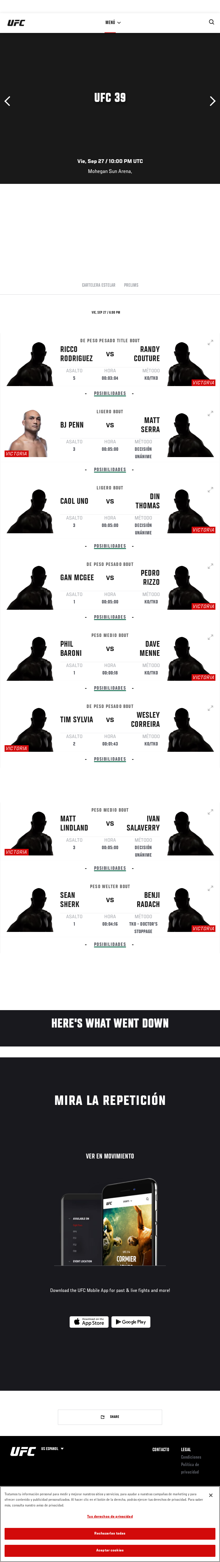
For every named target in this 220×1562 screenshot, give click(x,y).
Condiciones (191, 1457)
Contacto (160, 1450)
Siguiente (211, 101)
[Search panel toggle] (211, 22)
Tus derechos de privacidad (110, 1517)
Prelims (131, 285)
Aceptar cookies (110, 1551)
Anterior (9, 101)
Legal (186, 1450)
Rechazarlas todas (109, 1534)
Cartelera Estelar (98, 285)
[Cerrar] (211, 1495)
